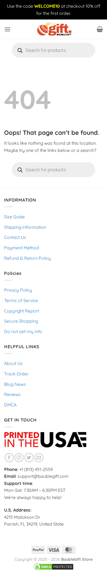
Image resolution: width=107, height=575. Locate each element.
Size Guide (14, 216)
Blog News (15, 384)
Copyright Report (21, 311)
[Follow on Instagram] (19, 457)
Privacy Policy (18, 290)
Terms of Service (21, 300)
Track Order (16, 373)
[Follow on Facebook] (9, 457)
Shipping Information (25, 227)
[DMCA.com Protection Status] (53, 566)
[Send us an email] (38, 457)
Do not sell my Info (23, 331)
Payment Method (21, 247)
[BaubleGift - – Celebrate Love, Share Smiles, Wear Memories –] (53, 29)
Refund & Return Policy (27, 258)
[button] (7, 29)
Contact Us (15, 237)
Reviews (12, 394)
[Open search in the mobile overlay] (53, 50)
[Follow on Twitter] (28, 457)
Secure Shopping (21, 321)
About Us (13, 363)
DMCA (10, 404)
